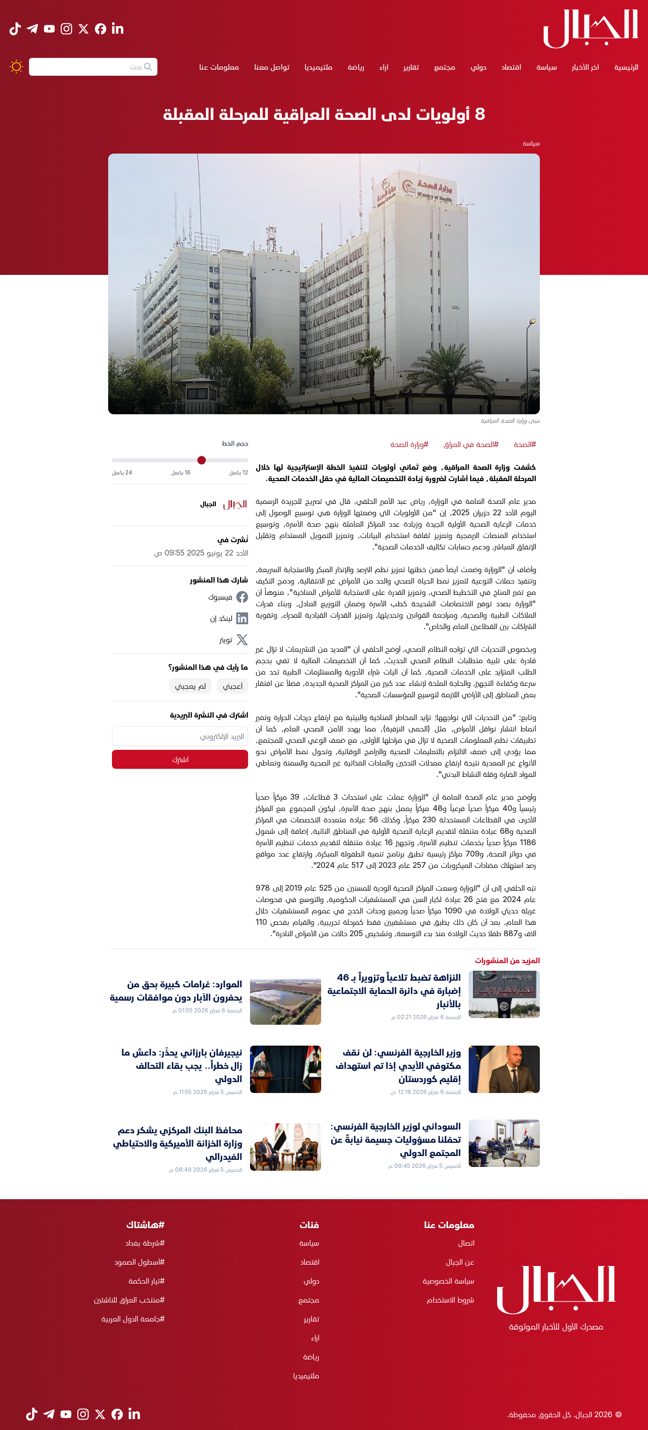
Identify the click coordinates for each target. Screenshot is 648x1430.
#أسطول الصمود (139, 1261)
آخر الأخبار (585, 67)
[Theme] (16, 66)
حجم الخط (235, 443)
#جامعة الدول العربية (133, 1318)
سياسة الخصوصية (448, 1280)
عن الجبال (460, 1261)
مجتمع (444, 67)
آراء (384, 67)
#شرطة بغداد (145, 1243)
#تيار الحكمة (147, 1280)
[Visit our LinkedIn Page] (117, 28)
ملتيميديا (319, 67)
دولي (478, 67)
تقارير (411, 67)
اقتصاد (511, 67)
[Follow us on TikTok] (15, 28)
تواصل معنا (271, 67)
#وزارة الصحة (409, 444)
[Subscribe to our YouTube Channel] (49, 29)
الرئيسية (626, 67)
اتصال (466, 1243)
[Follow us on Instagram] (66, 28)
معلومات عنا (219, 67)
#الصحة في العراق (471, 444)
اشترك (180, 759)
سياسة (547, 67)
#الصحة (525, 444)
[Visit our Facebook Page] (100, 29)
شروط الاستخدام (450, 1299)
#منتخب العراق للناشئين (129, 1299)
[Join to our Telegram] (32, 28)
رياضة (356, 67)
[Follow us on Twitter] (83, 29)
